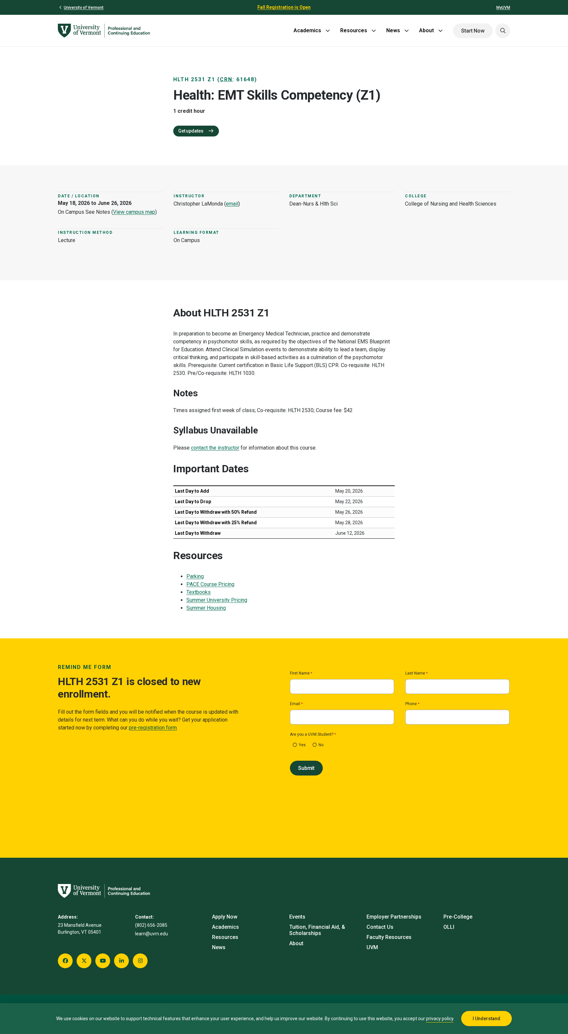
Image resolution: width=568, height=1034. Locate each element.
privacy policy (439, 1018)
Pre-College (457, 917)
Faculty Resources (389, 937)
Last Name (415, 673)
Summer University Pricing (216, 600)
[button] (502, 30)
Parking (195, 576)
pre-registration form (153, 728)
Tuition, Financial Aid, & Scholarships (317, 930)
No (321, 745)
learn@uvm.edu (151, 933)
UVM (372, 947)
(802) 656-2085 (151, 925)
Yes (302, 745)
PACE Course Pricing (210, 584)
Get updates (191, 131)
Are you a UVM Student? (311, 734)
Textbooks (198, 592)
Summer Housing (206, 608)
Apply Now (224, 917)
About (426, 30)
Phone (411, 704)
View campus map (134, 212)
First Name (300, 673)
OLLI (448, 927)
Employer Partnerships (394, 917)
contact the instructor (215, 448)
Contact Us (380, 927)
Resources (353, 30)
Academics (307, 30)
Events (297, 917)
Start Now (473, 31)
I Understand (486, 1018)
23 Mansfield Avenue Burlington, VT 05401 (80, 929)
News (393, 30)
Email (295, 704)
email (232, 204)
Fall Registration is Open (284, 7)
